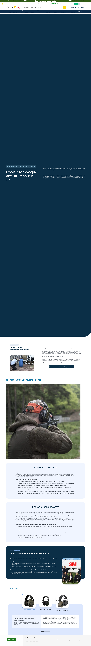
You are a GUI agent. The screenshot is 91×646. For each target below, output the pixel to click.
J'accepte (11, 639)
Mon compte (73, 7)
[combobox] (44, 7)
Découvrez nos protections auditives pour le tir (60, 367)
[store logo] (13, 7)
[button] (4, 4)
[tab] (42, 631)
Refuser (26, 643)
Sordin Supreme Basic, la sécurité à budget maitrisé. (24, 619)
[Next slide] (81, 622)
